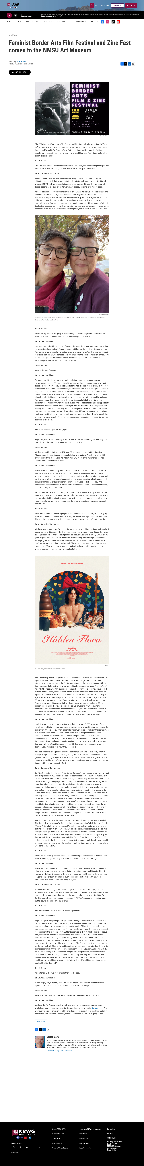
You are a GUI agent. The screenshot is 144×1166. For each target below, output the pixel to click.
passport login (102, 5)
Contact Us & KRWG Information (90, 1129)
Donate (132, 5)
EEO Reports (111, 1145)
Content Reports (112, 1148)
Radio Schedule (57, 1143)
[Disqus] (72, 1093)
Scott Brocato (21, 62)
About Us (66, 22)
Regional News (84, 1138)
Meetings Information (114, 1142)
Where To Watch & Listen (60, 1148)
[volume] (15, 15)
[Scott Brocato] (40, 1042)
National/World (84, 1143)
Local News (13, 35)
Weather (110, 1134)
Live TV (118, 5)
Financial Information (114, 1147)
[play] (9, 15)
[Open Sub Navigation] (13, 22)
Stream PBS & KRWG (59, 1129)
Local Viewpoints (85, 1148)
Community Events (58, 1134)
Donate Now (111, 1129)
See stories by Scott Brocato (59, 1050)
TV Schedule (56, 1138)
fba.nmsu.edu (97, 1008)
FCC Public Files (112, 1143)
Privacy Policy (111, 1150)
